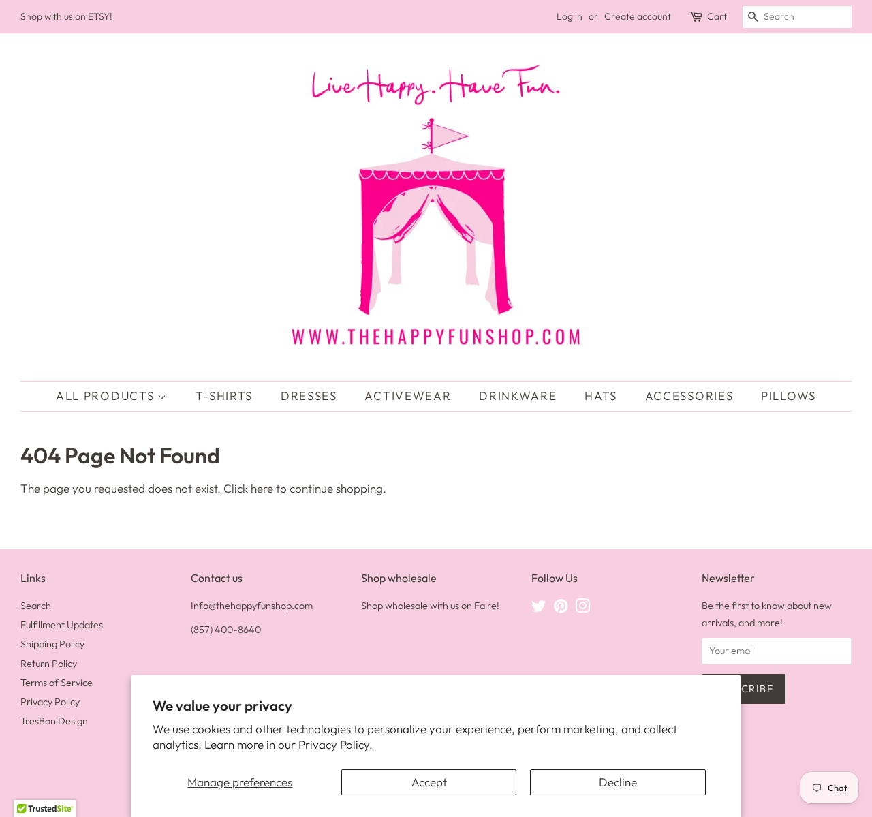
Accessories (689, 395)
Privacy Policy (50, 702)
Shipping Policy (52, 644)
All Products (107, 395)
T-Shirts (224, 395)
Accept (429, 782)
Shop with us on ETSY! (66, 16)
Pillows (788, 395)
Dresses (309, 395)
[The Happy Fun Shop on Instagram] (582, 608)
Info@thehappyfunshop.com (252, 606)
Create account (637, 16)
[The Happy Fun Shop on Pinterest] (560, 608)
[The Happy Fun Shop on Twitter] (538, 608)
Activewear (407, 395)
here (262, 488)
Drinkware (518, 395)
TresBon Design (54, 721)
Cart (717, 16)
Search (35, 606)
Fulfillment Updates (61, 625)
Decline (618, 782)
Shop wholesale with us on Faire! (430, 606)
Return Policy (48, 664)
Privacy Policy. (335, 744)
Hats (601, 395)
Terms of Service (56, 683)
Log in (569, 16)
